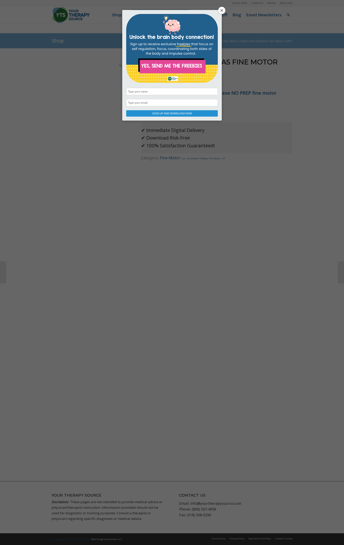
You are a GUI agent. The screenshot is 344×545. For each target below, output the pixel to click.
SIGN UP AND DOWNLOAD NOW (172, 113)
